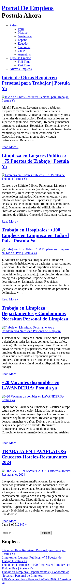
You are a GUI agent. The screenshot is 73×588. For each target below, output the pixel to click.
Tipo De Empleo (20, 58)
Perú (21, 29)
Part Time (24, 65)
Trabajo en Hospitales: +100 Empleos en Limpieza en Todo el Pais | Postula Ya (35, 235)
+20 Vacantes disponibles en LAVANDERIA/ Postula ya (30, 385)
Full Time (24, 61)
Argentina (24, 54)
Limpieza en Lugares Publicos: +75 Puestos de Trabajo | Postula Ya (35, 161)
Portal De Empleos (28, 8)
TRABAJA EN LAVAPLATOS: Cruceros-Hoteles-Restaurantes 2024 (34, 457)
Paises (14, 25)
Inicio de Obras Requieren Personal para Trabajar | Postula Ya (36, 83)
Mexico (23, 32)
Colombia (24, 47)
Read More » (10, 147)
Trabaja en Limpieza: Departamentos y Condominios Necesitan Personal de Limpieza (35, 313)
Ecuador (23, 43)
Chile (21, 50)
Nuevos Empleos (21, 69)
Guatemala (25, 36)
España (22, 40)
